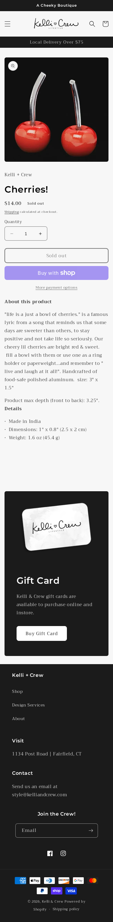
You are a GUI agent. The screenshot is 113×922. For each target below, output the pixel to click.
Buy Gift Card (42, 634)
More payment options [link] (56, 287)
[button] (7, 24)
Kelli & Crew (52, 901)
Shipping (12, 211)
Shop (17, 691)
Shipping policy (66, 909)
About (18, 718)
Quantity (13, 222)
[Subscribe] (91, 830)
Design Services (28, 705)
